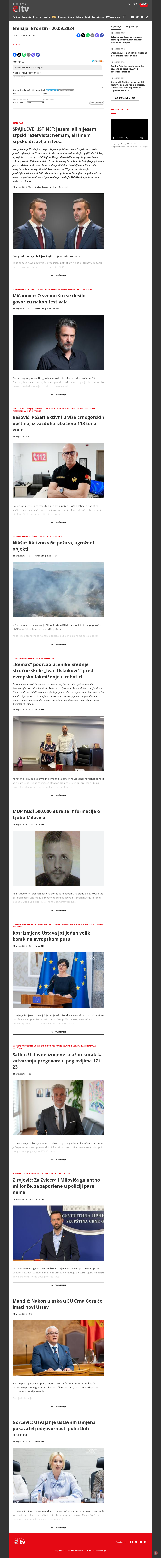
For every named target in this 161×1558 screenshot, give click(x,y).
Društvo (37, 17)
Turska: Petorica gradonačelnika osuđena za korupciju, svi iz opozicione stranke (127, 69)
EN (124, 17)
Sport (71, 17)
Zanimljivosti (98, 17)
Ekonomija (26, 17)
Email (45, 93)
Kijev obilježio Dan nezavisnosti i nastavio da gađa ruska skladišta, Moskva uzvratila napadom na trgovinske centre (128, 86)
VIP (54, 17)
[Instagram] (146, 17)
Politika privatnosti (75, 1550)
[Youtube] (142, 17)
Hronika (46, 17)
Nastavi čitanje (58, 275)
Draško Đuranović (42, 187)
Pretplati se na (20, 102)
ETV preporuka (113, 17)
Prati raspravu (102, 61)
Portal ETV (39, 308)
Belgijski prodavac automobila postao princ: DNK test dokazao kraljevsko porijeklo (127, 40)
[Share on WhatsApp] (88, 35)
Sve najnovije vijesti (125, 98)
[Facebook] (132, 17)
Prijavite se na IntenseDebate (52, 90)
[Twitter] (137, 17)
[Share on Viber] (97, 35)
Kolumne (62, 17)
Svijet (87, 17)
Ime (14, 93)
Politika (16, 17)
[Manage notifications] (156, 1553)
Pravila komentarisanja (96, 1550)
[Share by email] (92, 35)
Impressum (60, 1550)
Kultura (79, 17)
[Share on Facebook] (78, 35)
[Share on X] (83, 35)
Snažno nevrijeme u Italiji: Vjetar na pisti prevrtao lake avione (129, 54)
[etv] (21, 8)
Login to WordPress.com (66, 90)
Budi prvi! (38, 67)
